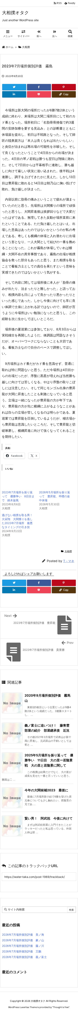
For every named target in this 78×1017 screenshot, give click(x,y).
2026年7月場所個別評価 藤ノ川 (23, 945)
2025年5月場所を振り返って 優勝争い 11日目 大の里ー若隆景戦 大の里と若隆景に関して (49, 760)
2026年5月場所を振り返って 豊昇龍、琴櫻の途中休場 (54, 496)
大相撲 (26, 47)
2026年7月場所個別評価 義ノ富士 (24, 957)
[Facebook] (39, 87)
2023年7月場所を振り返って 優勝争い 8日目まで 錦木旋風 (18, 496)
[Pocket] (39, 94)
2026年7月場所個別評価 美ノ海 (23, 934)
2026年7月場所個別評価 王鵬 (21, 951)
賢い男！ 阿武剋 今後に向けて (49, 818)
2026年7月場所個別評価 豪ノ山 (23, 940)
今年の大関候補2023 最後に (46, 790)
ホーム (9, 47)
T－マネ (68, 561)
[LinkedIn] (14, 94)
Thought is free (61, 1007)
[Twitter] (14, 87)
